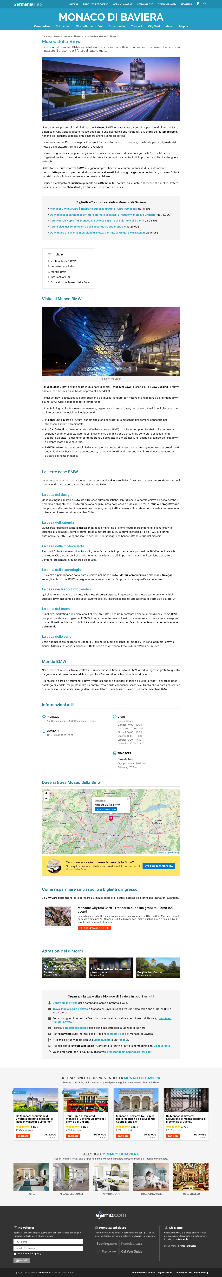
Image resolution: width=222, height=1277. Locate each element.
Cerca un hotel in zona (106, 809)
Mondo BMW (58, 271)
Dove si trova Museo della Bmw (70, 282)
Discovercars (161, 1045)
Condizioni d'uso (183, 1272)
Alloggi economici (71, 1193)
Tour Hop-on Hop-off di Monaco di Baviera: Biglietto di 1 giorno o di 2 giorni (97, 220)
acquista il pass (116, 1033)
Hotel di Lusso (191, 1193)
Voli (100, 26)
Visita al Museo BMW (64, 261)
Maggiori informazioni (144, 1236)
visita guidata (102, 1039)
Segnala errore (164, 1272)
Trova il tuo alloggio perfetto (70, 1008)
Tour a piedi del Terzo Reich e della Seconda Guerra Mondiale (88, 226)
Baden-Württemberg (95, 4)
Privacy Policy (201, 1272)
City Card (154, 26)
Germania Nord (167, 4)
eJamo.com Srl (43, 1272)
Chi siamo (176, 1227)
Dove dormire (117, 26)
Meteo (170, 26)
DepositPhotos (188, 1246)
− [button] (46, 798)
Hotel (31, 1193)
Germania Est (145, 4)
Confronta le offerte (65, 1002)
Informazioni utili (61, 277)
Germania (27, 4)
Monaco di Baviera (111, 17)
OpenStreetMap (173, 852)
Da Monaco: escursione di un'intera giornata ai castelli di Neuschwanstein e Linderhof (103, 214)
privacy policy (34, 1253)
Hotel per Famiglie (150, 1193)
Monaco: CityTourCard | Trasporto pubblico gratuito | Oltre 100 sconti (93, 208)
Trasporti (137, 26)
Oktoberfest (62, 26)
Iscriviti (23, 1260)
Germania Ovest (122, 4)
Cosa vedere (42, 26)
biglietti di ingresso (76, 1027)
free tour (123, 1039)
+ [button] (46, 793)
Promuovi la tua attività (143, 1272)
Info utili (186, 4)
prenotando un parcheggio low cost (129, 1051)
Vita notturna (84, 26)
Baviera (73, 4)
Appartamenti (111, 1193)
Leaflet (160, 852)
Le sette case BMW (62, 266)
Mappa (183, 26)
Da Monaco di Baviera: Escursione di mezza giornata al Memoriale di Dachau (97, 232)
